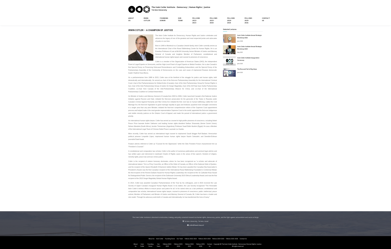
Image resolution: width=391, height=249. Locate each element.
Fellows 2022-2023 (196, 20)
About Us (131, 19)
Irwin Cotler (147, 19)
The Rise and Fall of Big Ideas (247, 69)
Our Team (180, 19)
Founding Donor (164, 19)
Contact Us (266, 19)
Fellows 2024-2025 (231, 20)
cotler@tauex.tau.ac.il (196, 225)
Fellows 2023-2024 (213, 20)
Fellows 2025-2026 (248, 20)
